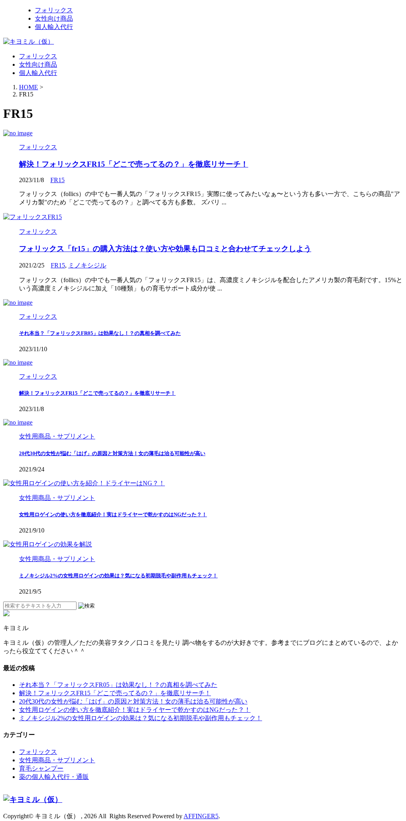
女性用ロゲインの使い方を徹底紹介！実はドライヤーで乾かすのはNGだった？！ (113, 514)
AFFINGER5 (201, 816)
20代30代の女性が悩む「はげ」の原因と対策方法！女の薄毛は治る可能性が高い (112, 453)
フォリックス (38, 56)
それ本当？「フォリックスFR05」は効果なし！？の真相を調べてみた (100, 333)
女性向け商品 (38, 64)
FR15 (57, 180)
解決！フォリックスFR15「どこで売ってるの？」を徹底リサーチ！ (133, 164)
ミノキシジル (87, 265)
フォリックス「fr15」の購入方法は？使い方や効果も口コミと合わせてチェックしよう (165, 248)
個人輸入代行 (38, 72)
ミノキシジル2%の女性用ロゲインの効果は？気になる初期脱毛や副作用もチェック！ (118, 576)
